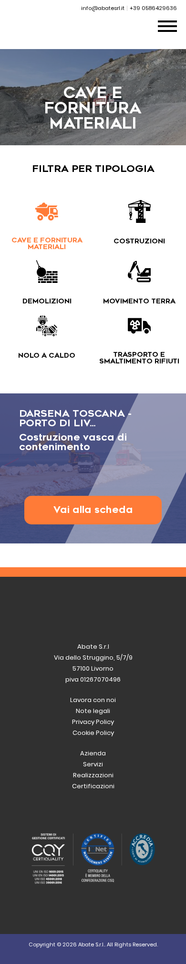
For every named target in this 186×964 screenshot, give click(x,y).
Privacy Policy (93, 721)
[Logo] (62, 38)
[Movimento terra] (139, 279)
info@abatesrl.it (102, 8)
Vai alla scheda (93, 509)
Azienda (93, 753)
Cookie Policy (93, 732)
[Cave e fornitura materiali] (46, 219)
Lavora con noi (93, 699)
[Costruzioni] (139, 219)
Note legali (93, 710)
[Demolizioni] (46, 279)
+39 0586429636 (153, 8)
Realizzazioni (93, 775)
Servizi (93, 764)
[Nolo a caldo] (46, 333)
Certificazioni (93, 786)
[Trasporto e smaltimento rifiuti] (139, 333)
